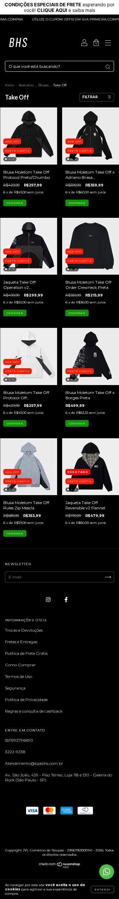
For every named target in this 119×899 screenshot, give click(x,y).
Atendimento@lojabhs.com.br (34, 763)
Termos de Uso (18, 676)
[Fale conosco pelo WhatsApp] (106, 871)
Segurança (15, 687)
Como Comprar (20, 664)
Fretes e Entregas (21, 641)
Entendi (102, 889)
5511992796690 (19, 740)
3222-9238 (15, 751)
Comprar (15, 203)
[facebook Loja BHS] (66, 599)
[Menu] (108, 43)
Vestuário (26, 85)
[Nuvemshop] (59, 866)
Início (9, 85)
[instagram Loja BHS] (48, 599)
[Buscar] (107, 66)
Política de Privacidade (26, 699)
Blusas (43, 85)
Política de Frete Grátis (26, 653)
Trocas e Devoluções (24, 630)
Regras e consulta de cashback (33, 711)
